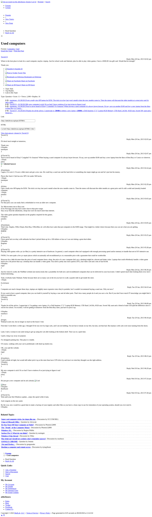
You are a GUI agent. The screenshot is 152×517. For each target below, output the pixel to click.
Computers (11, 49)
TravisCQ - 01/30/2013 (48, 104)
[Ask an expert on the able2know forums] (16, 2)
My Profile (9, 486)
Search (47, 2)
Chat (7, 476)
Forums (8, 6)
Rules (7, 501)
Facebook (8, 507)
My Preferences (10, 488)
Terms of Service (32, 513)
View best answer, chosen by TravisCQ (15, 133)
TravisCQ (4, 57)
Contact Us (9, 509)
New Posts (9, 23)
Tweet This (21, 73)
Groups (8, 8)
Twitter (7, 505)
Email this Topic (6, 51)
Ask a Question (10, 470)
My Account (9, 484)
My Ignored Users (11, 490)
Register (41, 2)
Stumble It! (18, 69)
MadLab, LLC (19, 513)
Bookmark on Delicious (32, 77)
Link (2, 117)
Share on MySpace (28, 85)
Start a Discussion (11, 472)
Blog (7, 503)
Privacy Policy (45, 513)
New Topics (9, 19)
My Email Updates (12, 492)
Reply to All (9, 33)
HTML (3, 125)
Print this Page (19, 51)
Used (17, 49)
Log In (33, 2)
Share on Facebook (28, 81)
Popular (8, 15)
